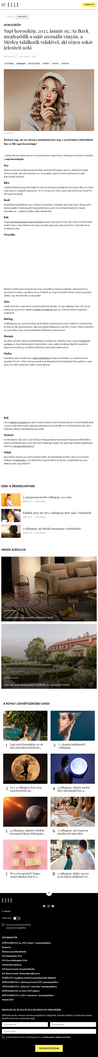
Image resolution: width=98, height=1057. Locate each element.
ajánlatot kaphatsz (18, 422)
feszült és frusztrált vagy (45, 309)
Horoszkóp (22, 17)
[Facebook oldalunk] (44, 906)
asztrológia (9, 63)
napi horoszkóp (34, 63)
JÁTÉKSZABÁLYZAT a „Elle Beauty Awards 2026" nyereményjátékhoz (30, 982)
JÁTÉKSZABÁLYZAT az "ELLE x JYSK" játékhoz (21, 991)
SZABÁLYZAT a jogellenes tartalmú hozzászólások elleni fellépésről (29, 978)
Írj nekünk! (6, 911)
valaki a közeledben (41, 358)
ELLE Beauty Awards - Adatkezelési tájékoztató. (21, 974)
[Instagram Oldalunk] (48, 906)
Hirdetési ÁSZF (8, 1000)
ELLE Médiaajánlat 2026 (12, 956)
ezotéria (55, 63)
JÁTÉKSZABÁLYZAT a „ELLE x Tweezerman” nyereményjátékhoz (28, 996)
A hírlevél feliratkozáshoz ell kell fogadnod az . (38, 1037)
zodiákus (46, 63)
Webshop (89, 5)
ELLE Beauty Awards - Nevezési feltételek (18, 969)
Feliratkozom (49, 1048)
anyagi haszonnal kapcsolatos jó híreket (25, 222)
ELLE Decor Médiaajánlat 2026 (14, 961)
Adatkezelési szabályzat (12, 965)
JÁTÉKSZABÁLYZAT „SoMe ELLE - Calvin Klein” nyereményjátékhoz (29, 987)
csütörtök (65, 63)
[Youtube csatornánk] (53, 906)
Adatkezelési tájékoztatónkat (56, 1037)
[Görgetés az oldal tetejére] (49, 893)
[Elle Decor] (13, 5)
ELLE (34, 56)
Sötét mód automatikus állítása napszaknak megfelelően (18, 926)
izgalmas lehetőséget (23, 446)
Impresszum (6, 947)
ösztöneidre (20, 460)
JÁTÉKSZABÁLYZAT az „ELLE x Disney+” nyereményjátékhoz (26, 943)
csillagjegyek (20, 63)
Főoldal (11, 17)
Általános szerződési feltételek (14, 952)
